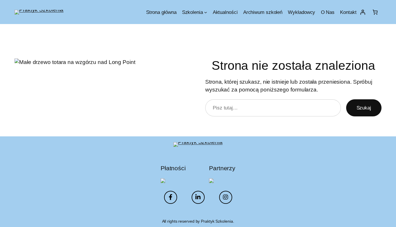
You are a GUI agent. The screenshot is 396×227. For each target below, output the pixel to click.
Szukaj (364, 108)
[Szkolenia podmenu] (205, 11)
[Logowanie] (363, 12)
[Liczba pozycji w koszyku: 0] (375, 12)
